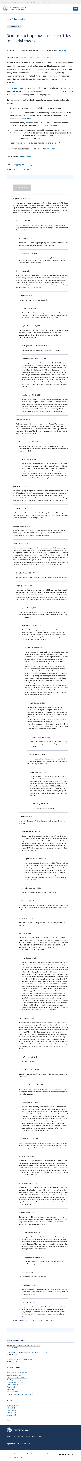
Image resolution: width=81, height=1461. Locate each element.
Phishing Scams (29, 169)
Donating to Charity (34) (15, 1380)
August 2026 (11, 1406)
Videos (40, 1436)
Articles (20, 1436)
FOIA (47, 1454)
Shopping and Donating (22, 165)
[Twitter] (63, 1455)
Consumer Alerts (19, 19)
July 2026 (10, 1408)
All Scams (17, 169)
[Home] (16, 10)
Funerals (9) (11, 1387)
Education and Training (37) (16, 1382)
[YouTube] (69, 1455)
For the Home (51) (13, 1385)
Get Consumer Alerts (23, 1444)
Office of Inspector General (15, 1457)
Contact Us (25, 1454)
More (8, 1419)
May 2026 (10, 1413)
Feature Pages (11, 1436)
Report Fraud (11, 1444)
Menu (75, 8)
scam (29, 157)
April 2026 (10, 1415)
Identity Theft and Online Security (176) (20, 1394)
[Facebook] (60, 1455)
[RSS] (72, 1455)
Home (9, 19)
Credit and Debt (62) (14, 1375)
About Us (16, 1454)
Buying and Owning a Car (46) (17, 1373)
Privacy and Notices (37, 1454)
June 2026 (10, 1410)
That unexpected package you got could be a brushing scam (27, 1352)
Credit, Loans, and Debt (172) (17, 1377)
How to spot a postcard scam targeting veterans (23, 1345)
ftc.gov (9, 1454)
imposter (22, 157)
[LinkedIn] (66, 1455)
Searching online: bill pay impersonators (20, 1359)
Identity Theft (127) (13, 1392)
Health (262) (11, 1389)
